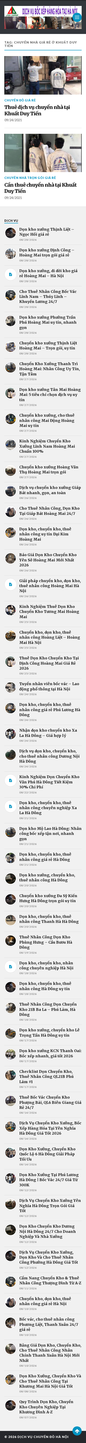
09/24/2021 (13, 120)
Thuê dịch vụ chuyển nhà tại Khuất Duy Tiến (37, 110)
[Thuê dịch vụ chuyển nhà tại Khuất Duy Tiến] (43, 75)
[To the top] (77, 1430)
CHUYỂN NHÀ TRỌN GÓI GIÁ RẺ (30, 178)
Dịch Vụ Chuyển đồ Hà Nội (43, 1437)
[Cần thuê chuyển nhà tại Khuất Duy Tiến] (43, 153)
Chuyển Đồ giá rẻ (20, 100)
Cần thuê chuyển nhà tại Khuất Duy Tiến (40, 188)
